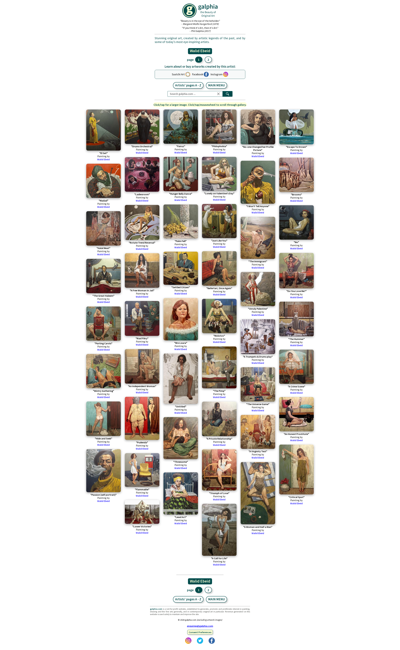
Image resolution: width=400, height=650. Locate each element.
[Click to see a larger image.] (103, 130)
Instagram (216, 74)
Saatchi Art (178, 74)
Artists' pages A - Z (188, 85)
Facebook (197, 74)
